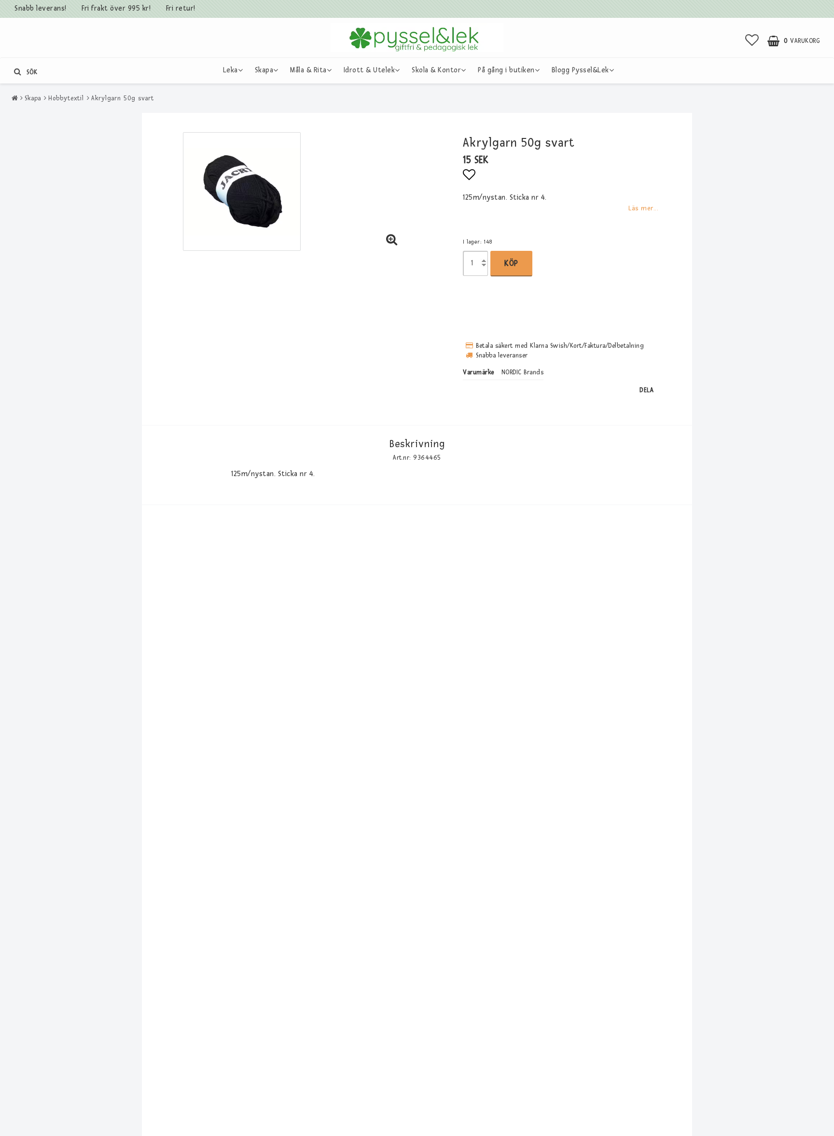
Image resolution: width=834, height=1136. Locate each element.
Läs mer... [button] (643, 208)
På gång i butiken (506, 70)
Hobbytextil (66, 98)
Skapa (264, 70)
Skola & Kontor (436, 70)
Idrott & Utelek (369, 70)
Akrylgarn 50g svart (122, 98)
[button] (752, 41)
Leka (230, 70)
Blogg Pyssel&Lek (580, 70)
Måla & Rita (308, 70)
